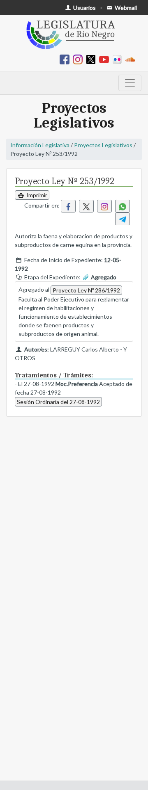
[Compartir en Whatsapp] (122, 206)
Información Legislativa (39, 145)
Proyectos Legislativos (103, 145)
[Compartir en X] (86, 206)
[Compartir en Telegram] (122, 218)
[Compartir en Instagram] (104, 206)
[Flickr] (118, 58)
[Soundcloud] (132, 58)
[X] (92, 58)
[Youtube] (105, 58)
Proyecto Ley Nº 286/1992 (86, 290)
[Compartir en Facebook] (68, 206)
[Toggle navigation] (129, 83)
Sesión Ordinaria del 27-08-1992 (58, 401)
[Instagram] (79, 58)
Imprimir (36, 195)
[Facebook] (66, 58)
